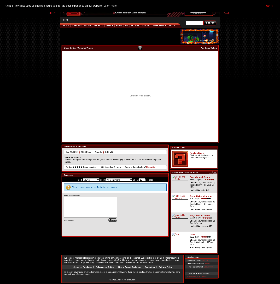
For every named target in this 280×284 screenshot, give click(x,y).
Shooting (135, 25)
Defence (109, 25)
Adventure (77, 25)
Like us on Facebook (82, 267)
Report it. (150, 167)
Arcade (87, 25)
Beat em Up (98, 25)
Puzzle (172, 25)
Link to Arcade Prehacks (129, 267)
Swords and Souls (200, 177)
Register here (198, 13)
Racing (119, 25)
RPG (126, 25)
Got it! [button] (269, 6)
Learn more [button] (110, 5)
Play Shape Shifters (209, 48)
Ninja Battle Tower (200, 215)
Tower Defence (159, 25)
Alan (192, 234)
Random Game (197, 153)
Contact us (150, 267)
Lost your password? (198, 12)
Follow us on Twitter (105, 267)
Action (66, 25)
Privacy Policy (165, 267)
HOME (65, 20)
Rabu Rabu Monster (201, 196)
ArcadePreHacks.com (125, 280)
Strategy (146, 25)
